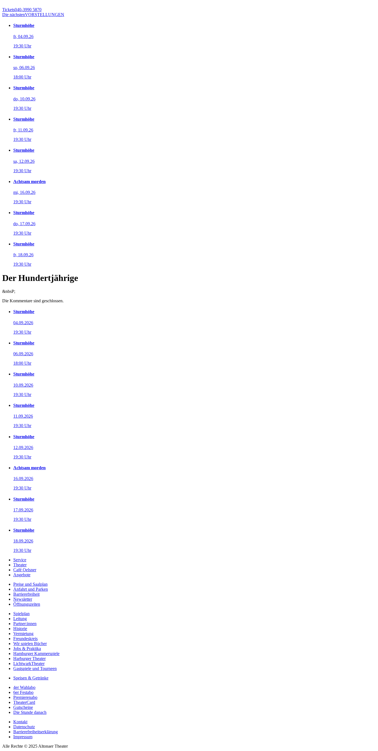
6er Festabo (23, 692)
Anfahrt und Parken (30, 589)
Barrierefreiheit (26, 594)
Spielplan (21, 613)
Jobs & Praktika (27, 648)
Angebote (21, 574)
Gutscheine (23, 707)
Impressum (22, 736)
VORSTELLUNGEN (33, 14)
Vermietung (23, 633)
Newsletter (22, 599)
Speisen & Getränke (30, 678)
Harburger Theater (29, 658)
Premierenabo (25, 697)
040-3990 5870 (22, 9)
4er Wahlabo (24, 687)
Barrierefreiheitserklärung (35, 731)
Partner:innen (25, 623)
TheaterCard (24, 702)
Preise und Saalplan (30, 584)
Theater (20, 564)
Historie (20, 628)
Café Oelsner (24, 569)
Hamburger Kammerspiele (36, 653)
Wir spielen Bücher (30, 643)
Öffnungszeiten (26, 604)
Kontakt (20, 721)
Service (19, 559)
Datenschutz (24, 726)
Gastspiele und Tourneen (35, 668)
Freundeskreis (25, 638)
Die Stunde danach (29, 712)
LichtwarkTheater (29, 663)
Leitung (20, 618)
